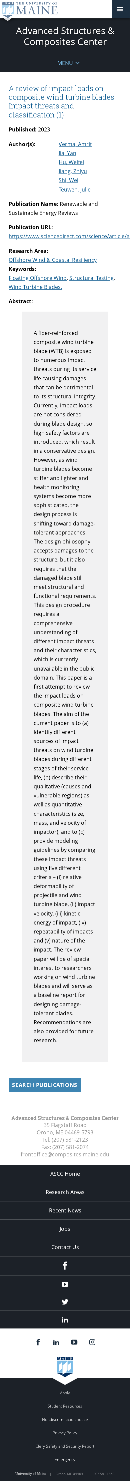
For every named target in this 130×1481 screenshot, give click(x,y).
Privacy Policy (65, 1433)
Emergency (65, 1459)
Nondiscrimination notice (65, 1419)
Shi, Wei (68, 180)
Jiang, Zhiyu (73, 171)
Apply (65, 1393)
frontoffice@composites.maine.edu (65, 1154)
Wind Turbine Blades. (35, 287)
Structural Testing (91, 278)
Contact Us (65, 1247)
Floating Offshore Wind (38, 278)
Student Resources (65, 1406)
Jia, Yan (67, 153)
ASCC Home (65, 1173)
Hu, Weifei (71, 162)
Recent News (65, 1210)
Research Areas (65, 1192)
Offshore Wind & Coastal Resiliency (53, 260)
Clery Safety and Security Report (65, 1446)
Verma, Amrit (75, 144)
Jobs (65, 1228)
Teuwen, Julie (75, 189)
